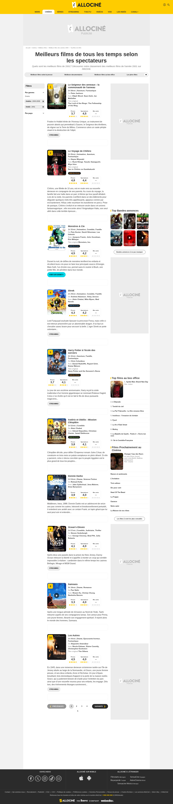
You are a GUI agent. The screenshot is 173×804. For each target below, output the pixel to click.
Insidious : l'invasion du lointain (125, 416)
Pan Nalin (75, 590)
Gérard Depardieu (80, 431)
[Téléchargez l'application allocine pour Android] (90, 778)
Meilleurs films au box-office (104, 75)
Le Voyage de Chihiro (79, 151)
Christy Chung (88, 593)
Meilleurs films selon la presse (41, 75)
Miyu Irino (72, 164)
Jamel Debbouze (82, 433)
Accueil (28, 48)
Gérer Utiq (155, 792)
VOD (110, 12)
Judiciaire (90, 530)
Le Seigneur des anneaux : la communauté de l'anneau (83, 86)
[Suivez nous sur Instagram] (45, 778)
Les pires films (132, 75)
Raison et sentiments (119, 474)
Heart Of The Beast (118, 492)
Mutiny (115, 429)
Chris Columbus (78, 361)
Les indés (121, 12)
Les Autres (74, 635)
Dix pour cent (116, 488)
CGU (48, 792)
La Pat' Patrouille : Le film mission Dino (128, 411)
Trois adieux (115, 483)
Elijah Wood (77, 96)
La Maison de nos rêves (120, 511)
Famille (98, 229)
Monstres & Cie (76, 226)
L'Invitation (115, 479)
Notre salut (115, 506)
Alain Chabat (78, 299)
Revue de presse (113, 792)
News (37, 12)
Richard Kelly (76, 482)
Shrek (71, 290)
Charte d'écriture (127, 792)
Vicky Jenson (93, 297)
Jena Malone (92, 484)
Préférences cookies (80, 792)
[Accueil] (86, 5)
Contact (7, 792)
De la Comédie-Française (123, 440)
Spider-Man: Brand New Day (137, 382)
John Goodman (93, 237)
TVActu (87, 12)
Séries (60, 12)
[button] (146, 74)
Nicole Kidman (78, 646)
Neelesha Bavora (75, 595)
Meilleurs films (42, 48)
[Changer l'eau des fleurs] (117, 461)
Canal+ (134, 12)
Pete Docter (76, 232)
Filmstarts (115, 777)
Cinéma (48, 12)
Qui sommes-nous (18, 792)
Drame (27, 96)
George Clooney (79, 536)
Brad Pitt (91, 536)
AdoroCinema (135, 780)
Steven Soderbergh (79, 533)
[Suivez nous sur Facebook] (31, 778)
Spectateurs (84, 111)
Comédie (90, 229)
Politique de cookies (64, 792)
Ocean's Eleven (76, 527)
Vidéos (99, 12)
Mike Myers (89, 299)
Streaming (73, 12)
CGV (53, 792)
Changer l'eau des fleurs (133, 454)
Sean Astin (88, 96)
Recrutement (31, 792)
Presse (73, 111)
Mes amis (96, 111)
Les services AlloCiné (142, 792)
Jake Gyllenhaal (79, 484)
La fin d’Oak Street (119, 425)
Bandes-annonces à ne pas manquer (129, 252)
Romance (87, 587)
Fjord (114, 420)
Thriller (98, 530)
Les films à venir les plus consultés (129, 519)
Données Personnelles (97, 792)
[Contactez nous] (59, 778)
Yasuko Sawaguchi (92, 162)
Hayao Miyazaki (77, 159)
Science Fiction (90, 479)
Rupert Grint (92, 364)
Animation (81, 154)
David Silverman (89, 232)
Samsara (73, 584)
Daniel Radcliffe (79, 364)
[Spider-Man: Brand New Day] (117, 389)
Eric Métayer (73, 239)
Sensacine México (125, 783)
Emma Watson (74, 366)
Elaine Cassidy (92, 646)
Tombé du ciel (118, 406)
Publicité (41, 792)
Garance (114, 501)
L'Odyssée (116, 402)
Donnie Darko (75, 476)
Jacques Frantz (79, 237)
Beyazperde (116, 780)
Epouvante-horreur (91, 639)
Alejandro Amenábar (79, 644)
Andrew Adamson (78, 297)
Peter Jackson (77, 93)
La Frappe (114, 497)
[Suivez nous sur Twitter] (38, 778)
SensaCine (134, 777)
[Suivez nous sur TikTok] (52, 778)
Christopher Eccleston (77, 649)
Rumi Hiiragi (77, 162)
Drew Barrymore (75, 487)
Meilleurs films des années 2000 (58, 48)
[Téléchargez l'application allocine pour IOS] (82, 778)
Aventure (81, 91)
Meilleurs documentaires (73, 75)
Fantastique (91, 91)
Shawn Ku (76, 593)
